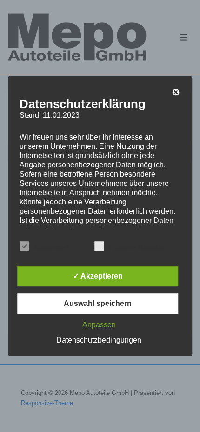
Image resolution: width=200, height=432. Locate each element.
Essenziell (51, 248)
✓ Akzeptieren (98, 276)
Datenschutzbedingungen (98, 340)
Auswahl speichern (98, 303)
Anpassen (99, 325)
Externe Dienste (136, 248)
